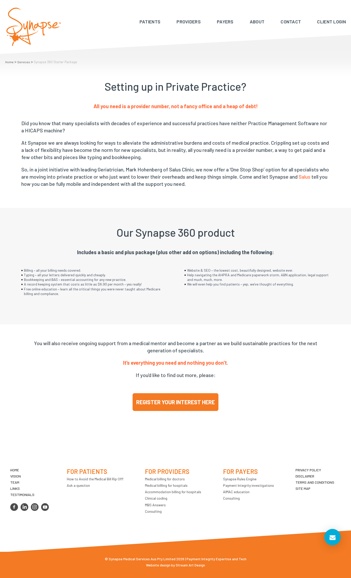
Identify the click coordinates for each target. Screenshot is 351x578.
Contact (291, 21)
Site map (302, 488)
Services (23, 62)
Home (9, 62)
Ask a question (78, 485)
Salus (304, 176)
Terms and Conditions (314, 482)
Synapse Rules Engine (239, 479)
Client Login (331, 21)
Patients (150, 21)
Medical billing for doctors (165, 479)
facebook (14, 507)
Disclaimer (304, 476)
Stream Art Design (190, 565)
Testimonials (22, 494)
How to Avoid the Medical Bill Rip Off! (95, 479)
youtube (45, 507)
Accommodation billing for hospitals (173, 492)
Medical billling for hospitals (166, 485)
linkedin (24, 507)
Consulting (153, 511)
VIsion (15, 476)
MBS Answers (155, 505)
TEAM (14, 482)
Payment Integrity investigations (248, 485)
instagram (35, 507)
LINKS (15, 488)
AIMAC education (236, 492)
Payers (225, 21)
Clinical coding (156, 498)
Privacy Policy (308, 470)
